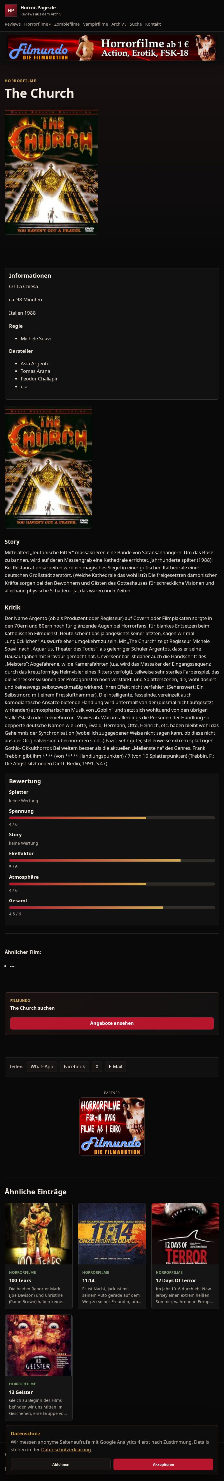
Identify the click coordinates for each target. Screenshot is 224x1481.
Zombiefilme (67, 24)
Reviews (13, 24)
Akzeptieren (163, 1464)
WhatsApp (42, 1066)
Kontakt (153, 24)
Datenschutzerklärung (66, 1449)
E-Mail (115, 1066)
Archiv (117, 24)
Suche (136, 24)
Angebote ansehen (112, 1023)
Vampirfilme (95, 24)
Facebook (74, 1066)
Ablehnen (60, 1464)
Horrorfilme (36, 24)
